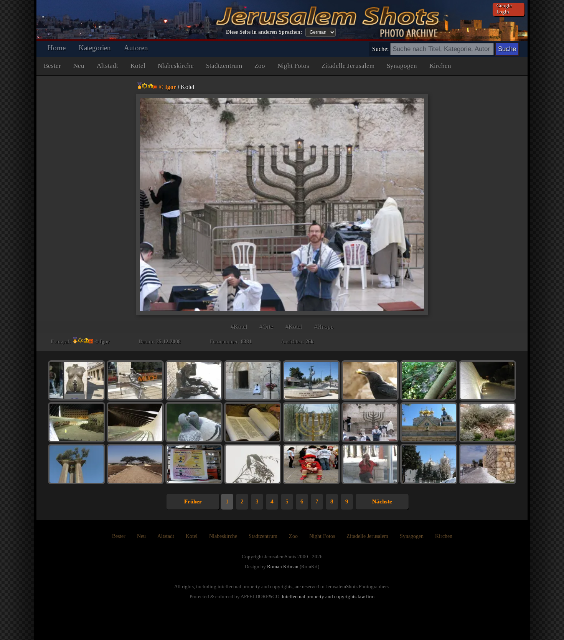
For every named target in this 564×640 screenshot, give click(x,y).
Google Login (504, 9)
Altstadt (107, 65)
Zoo (259, 65)
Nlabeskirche (176, 65)
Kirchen (440, 65)
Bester (52, 65)
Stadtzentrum (224, 65)
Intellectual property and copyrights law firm (328, 596)
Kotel (137, 65)
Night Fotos (293, 65)
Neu (78, 65)
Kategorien (95, 48)
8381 (246, 342)
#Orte (266, 326)
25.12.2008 (168, 342)
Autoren (136, 48)
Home (57, 48)
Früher (193, 501)
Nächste (382, 501)
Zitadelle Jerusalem (348, 65)
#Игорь (323, 326)
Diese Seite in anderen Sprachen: (264, 32)
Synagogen (402, 65)
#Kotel (239, 326)
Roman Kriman (282, 566)
